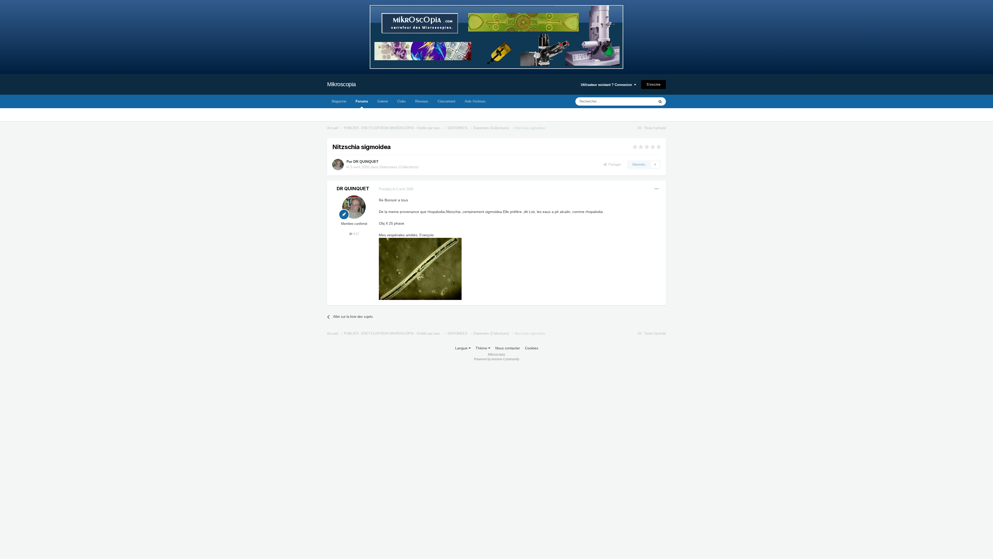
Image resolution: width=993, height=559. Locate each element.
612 (355, 234)
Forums (362, 101)
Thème (482, 348)
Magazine (339, 101)
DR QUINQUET (366, 161)
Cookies (531, 348)
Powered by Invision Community (496, 359)
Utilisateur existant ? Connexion (607, 85)
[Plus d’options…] (656, 189)
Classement (446, 101)
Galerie (382, 101)
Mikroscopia (341, 84)
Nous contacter (507, 348)
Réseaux (421, 101)
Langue (462, 348)
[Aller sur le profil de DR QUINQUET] (338, 164)
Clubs (401, 101)
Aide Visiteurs (475, 101)
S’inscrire (653, 84)
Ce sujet (642, 101)
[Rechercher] (660, 101)
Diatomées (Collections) (399, 167)
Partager (613, 164)
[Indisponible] (420, 269)
